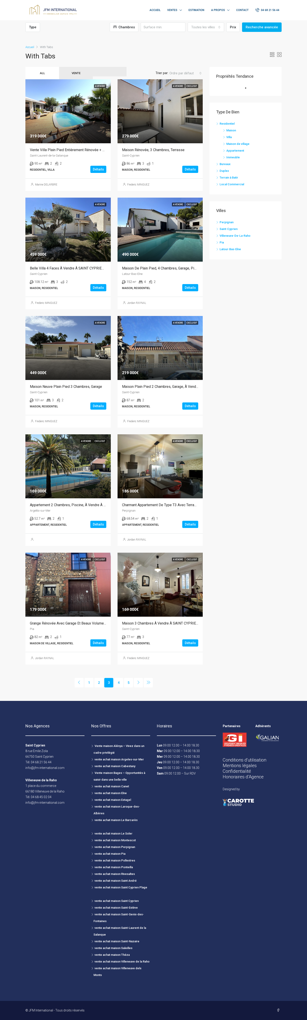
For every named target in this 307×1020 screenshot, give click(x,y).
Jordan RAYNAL (136, 303)
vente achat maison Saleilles (113, 948)
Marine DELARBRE (46, 184)
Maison (231, 130)
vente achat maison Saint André (116, 880)
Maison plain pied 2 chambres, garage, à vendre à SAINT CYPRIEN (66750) (182, 386)
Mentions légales (240, 765)
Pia (222, 242)
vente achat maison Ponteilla (114, 867)
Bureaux (225, 164)
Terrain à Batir (229, 177)
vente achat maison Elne (111, 793)
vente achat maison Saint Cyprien (117, 901)
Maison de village (237, 144)
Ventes (172, 10)
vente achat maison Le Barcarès (116, 820)
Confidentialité (237, 771)
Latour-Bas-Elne (230, 249)
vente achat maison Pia (110, 853)
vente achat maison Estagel (113, 799)
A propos (218, 10)
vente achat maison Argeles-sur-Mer (119, 759)
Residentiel (227, 123)
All (42, 73)
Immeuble (233, 157)
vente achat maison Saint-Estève (116, 907)
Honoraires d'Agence (243, 776)
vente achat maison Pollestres (115, 860)
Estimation (196, 10)
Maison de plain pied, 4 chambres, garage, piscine (162, 268)
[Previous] (79, 682)
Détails (98, 169)
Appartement (235, 150)
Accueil (154, 10)
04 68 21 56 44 (269, 10)
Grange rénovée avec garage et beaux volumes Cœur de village (81, 623)
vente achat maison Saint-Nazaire (117, 941)
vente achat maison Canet (112, 786)
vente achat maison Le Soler (113, 833)
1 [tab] (248, 88)
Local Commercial (232, 184)
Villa (229, 137)
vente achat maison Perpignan (115, 847)
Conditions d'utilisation (244, 760)
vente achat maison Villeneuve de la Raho (122, 961)
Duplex (224, 170)
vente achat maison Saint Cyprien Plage (121, 887)
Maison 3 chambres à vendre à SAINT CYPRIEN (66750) (167, 623)
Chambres (126, 27)
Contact (242, 10)
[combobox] (206, 27)
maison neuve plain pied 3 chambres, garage (66, 386)
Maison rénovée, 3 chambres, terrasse (153, 150)
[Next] (138, 682)
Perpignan (227, 222)
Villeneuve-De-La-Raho (235, 235)
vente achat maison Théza (112, 954)
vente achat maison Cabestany (115, 766)
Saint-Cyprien (229, 229)
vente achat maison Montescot (115, 840)
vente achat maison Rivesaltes (115, 874)
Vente (76, 73)
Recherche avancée (262, 27)
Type (32, 27)
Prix (233, 27)
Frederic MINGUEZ (138, 184)
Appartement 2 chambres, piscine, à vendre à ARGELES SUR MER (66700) (89, 505)
